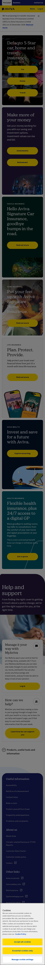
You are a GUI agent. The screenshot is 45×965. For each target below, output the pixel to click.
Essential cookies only (22, 950)
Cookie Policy (20, 934)
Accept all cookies (22, 942)
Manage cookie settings (22, 959)
